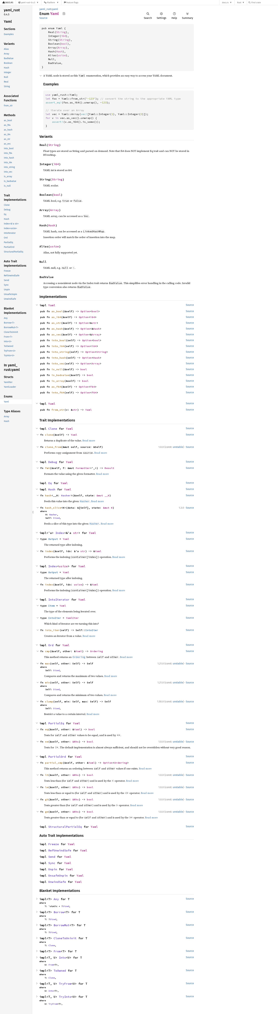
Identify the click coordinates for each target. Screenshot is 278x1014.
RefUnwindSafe (59, 850)
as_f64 (56, 386)
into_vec (57, 363)
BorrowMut (62, 925)
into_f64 (57, 392)
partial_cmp (54, 762)
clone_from (53, 447)
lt (46, 775)
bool (64, 43)
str (94, 322)
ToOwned (60, 970)
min (47, 682)
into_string (60, 351)
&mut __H (103, 495)
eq (46, 729)
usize (62, 55)
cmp (47, 651)
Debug (52, 462)
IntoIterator (59, 599)
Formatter (83, 468)
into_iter (52, 630)
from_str (57, 409)
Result (109, 468)
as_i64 (56, 317)
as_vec (56, 334)
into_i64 (57, 346)
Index (59, 533)
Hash (59, 51)
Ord (51, 645)
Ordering (96, 651)
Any (56, 899)
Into (62, 957)
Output (53, 539)
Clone (52, 428)
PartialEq (56, 723)
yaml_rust (45, 9)
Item (51, 605)
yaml (55, 9)
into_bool (58, 340)
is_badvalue (60, 375)
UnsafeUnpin (58, 875)
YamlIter (72, 617)
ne (46, 741)
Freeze (53, 844)
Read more (88, 440)
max (47, 663)
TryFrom (65, 983)
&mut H (108, 507)
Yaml (51, 305)
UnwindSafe (57, 882)
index (49, 551)
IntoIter (54, 617)
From (57, 951)
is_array (57, 380)
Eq (50, 483)
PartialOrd (57, 756)
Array (62, 47)
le (46, 787)
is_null (57, 369)
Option (85, 311)
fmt (47, 468)
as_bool (57, 311)
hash (48, 495)
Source (43, 17)
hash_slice (53, 507)
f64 (92, 386)
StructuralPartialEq (65, 827)
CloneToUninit (65, 938)
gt (46, 799)
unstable (178, 447)
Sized (56, 518)
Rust (239, 2)
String (61, 32)
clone (49, 434)
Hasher (66, 495)
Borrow (59, 912)
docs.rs (225, 2)
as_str (56, 322)
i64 (63, 36)
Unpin (52, 869)
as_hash (57, 328)
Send (51, 857)
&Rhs (75, 741)
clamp (49, 701)
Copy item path (64, 13)
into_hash (58, 357)
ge (46, 811)
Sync (51, 863)
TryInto (65, 997)
